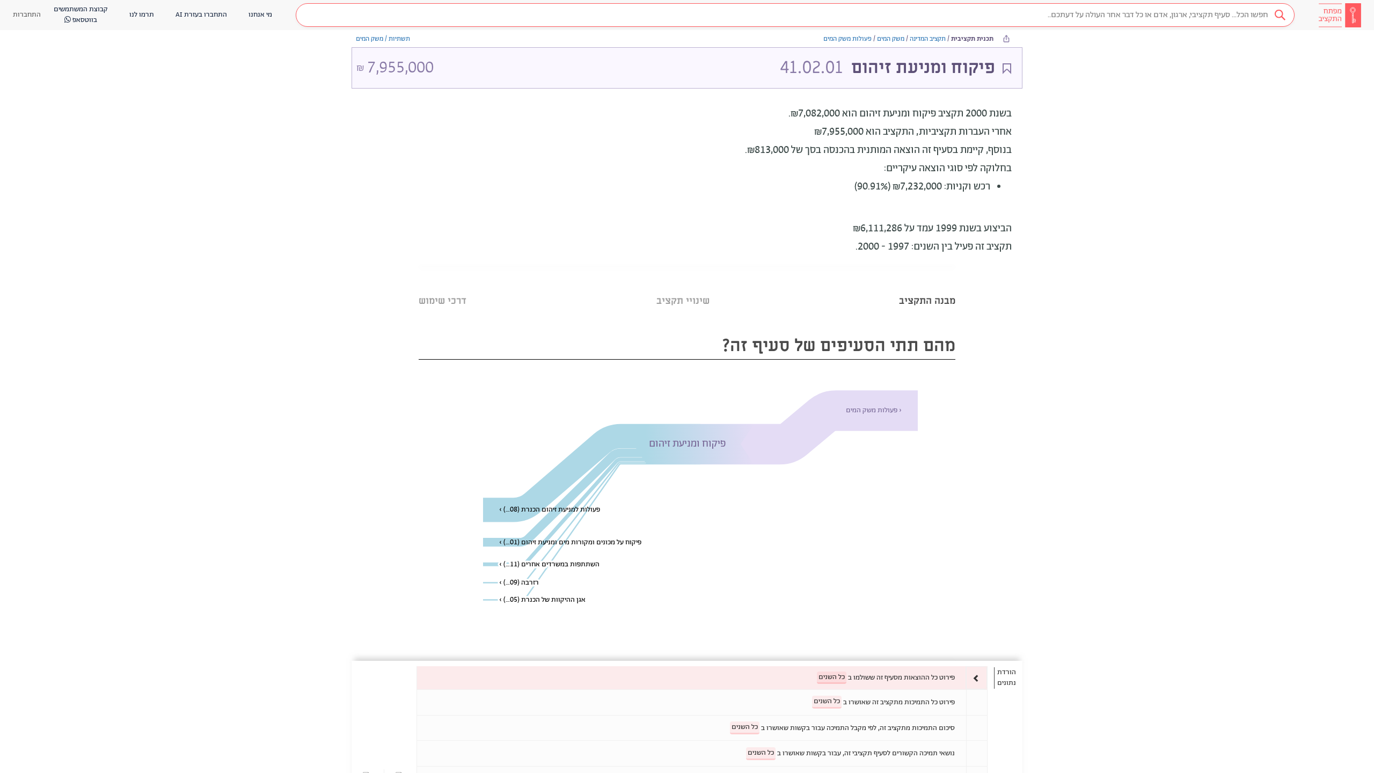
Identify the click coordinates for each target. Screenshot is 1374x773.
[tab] (927, 287)
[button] (795, 15)
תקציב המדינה (928, 38)
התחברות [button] (27, 15)
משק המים (890, 38)
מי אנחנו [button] (260, 15)
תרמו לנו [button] (141, 15)
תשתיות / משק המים (383, 38)
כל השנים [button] (831, 677)
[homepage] (1339, 15)
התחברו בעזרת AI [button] (201, 15)
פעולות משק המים (847, 38)
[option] (702, 677)
